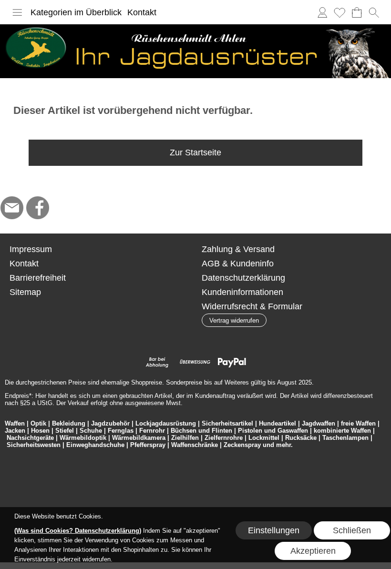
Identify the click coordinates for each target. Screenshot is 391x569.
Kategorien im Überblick (76, 12)
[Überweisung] (195, 362)
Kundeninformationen (242, 292)
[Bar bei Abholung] (157, 362)
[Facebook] (38, 208)
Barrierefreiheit (38, 278)
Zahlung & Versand (238, 249)
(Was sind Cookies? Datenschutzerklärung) (77, 530)
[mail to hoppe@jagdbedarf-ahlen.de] (12, 208)
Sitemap (25, 292)
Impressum (31, 249)
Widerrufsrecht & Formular (252, 306)
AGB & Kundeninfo (238, 263)
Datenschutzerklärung (243, 278)
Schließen (352, 530)
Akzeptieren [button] (313, 551)
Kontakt (141, 12)
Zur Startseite (195, 152)
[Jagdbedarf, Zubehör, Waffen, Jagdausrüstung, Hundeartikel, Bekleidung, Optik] (195, 28)
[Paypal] (232, 362)
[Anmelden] (322, 12)
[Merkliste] (339, 12)
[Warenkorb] (356, 12)
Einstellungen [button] (273, 530)
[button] (17, 12)
